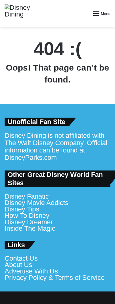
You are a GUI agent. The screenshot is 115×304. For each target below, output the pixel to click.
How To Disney (27, 215)
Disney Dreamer (29, 222)
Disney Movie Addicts (36, 203)
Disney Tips (22, 209)
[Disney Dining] (23, 13)
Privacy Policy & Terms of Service (55, 277)
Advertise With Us (31, 271)
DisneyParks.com (31, 157)
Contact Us (21, 258)
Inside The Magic (30, 228)
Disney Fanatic (27, 196)
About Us (18, 265)
